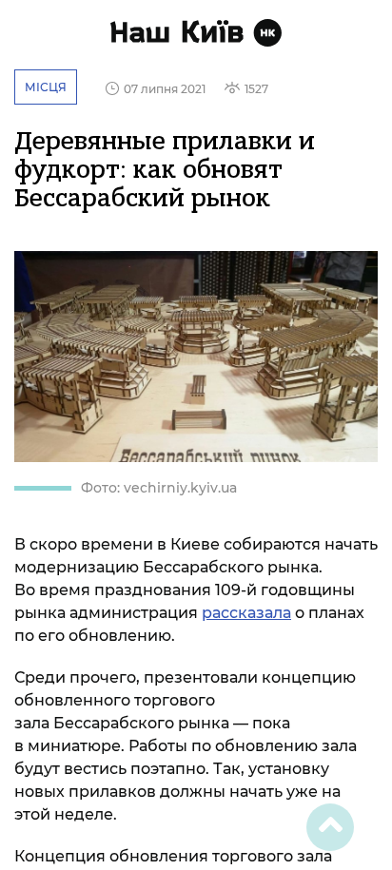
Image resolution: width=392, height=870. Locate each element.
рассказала (246, 613)
